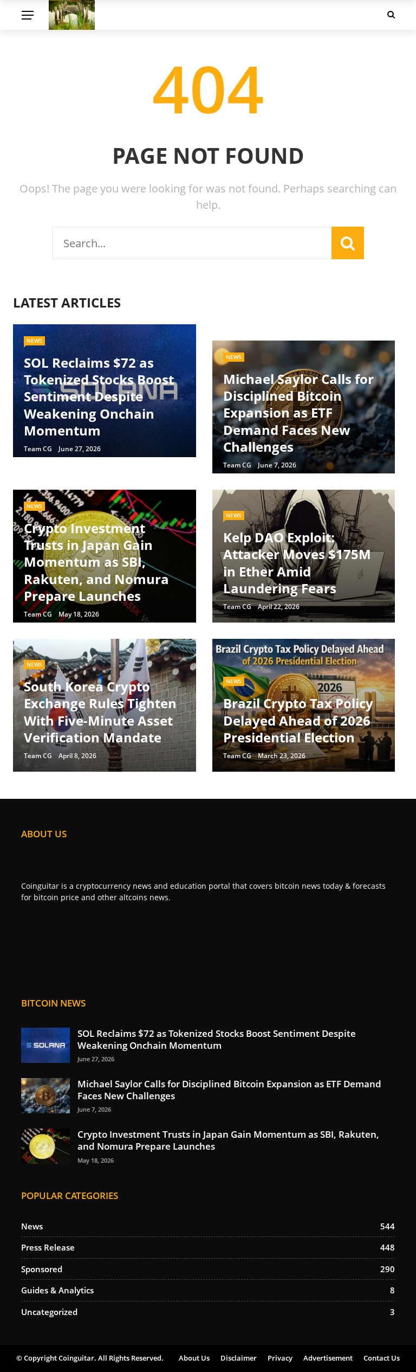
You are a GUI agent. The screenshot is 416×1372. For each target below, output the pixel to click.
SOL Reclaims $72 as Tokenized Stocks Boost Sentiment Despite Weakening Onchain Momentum (216, 1039)
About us (194, 1358)
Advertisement (328, 1358)
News (34, 340)
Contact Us (381, 1358)
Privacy (280, 1358)
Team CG (38, 448)
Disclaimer (238, 1358)
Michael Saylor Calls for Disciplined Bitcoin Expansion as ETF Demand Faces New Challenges (229, 1090)
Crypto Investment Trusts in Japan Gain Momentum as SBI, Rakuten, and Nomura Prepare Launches (228, 1140)
